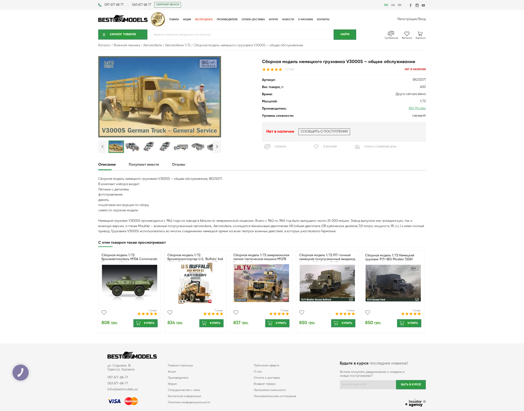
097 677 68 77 (114, 5)
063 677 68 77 (141, 5)
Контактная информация (184, 396)
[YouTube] (423, 5)
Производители (178, 377)
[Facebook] (410, 5)
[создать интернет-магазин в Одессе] (415, 403)
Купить (149, 323)
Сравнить (280, 147)
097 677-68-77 (117, 377)
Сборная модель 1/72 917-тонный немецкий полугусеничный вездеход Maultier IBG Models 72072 (327, 259)
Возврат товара (265, 384)
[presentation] (113, 164)
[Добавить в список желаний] (104, 312)
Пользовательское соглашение (275, 396)
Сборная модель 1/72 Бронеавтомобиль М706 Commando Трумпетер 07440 (129, 259)
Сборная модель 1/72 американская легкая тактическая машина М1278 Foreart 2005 (261, 259)
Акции (172, 371)
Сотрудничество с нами (184, 390)
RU (386, 5)
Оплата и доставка (267, 377)
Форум (172, 384)
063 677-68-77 (117, 383)
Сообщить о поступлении (324, 131)
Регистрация (407, 19)
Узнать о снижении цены (380, 147)
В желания (330, 147)
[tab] (113, 164)
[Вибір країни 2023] (158, 25)
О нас (258, 371)
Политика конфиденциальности (189, 402)
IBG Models (417, 108)
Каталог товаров (123, 34)
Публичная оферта (266, 365)
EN (399, 5)
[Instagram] (417, 5)
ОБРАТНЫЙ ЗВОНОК (167, 4)
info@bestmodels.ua (122, 389)
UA (393, 5)
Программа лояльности (270, 390)
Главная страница (180, 365)
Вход (422, 19)
